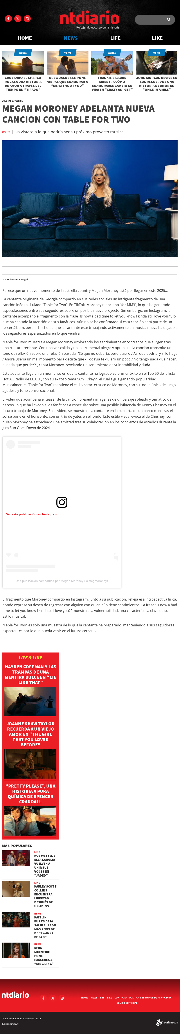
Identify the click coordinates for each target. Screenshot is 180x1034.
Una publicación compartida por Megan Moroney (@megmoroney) (62, 581)
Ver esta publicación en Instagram (31, 514)
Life (115, 37)
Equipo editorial (127, 1002)
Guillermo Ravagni (17, 279)
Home (25, 37)
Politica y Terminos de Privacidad (150, 997)
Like (157, 37)
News (71, 37)
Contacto (121, 997)
